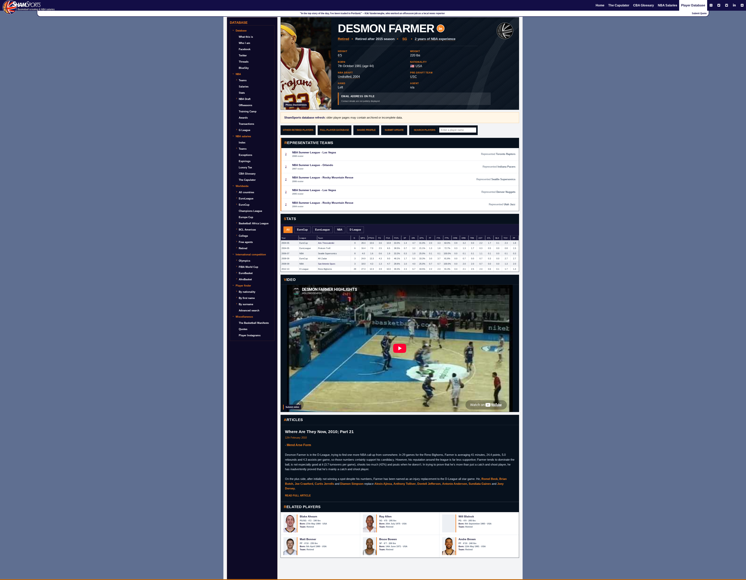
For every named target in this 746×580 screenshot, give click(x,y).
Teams (243, 80)
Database (241, 30)
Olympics (244, 260)
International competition (251, 254)
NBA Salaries (667, 5)
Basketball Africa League (253, 223)
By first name (247, 298)
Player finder (243, 285)
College (243, 235)
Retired (243, 248)
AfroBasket (245, 279)
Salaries (243, 86)
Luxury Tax (245, 167)
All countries (246, 192)
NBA (238, 74)
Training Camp (247, 111)
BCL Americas (247, 229)
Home (600, 5)
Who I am (244, 43)
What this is (246, 36)
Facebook (244, 49)
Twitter (243, 55)
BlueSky (244, 67)
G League (244, 130)
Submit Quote (699, 13)
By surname (246, 304)
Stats (242, 92)
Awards (243, 117)
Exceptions (245, 155)
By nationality (247, 291)
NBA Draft (244, 99)
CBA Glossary (643, 5)
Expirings (244, 161)
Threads (243, 61)
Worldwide (242, 186)
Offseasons (245, 105)
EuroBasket (246, 273)
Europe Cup (246, 217)
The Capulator (618, 5)
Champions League (250, 211)
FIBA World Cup (248, 267)
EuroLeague (246, 198)
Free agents (246, 242)
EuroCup (244, 204)
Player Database (693, 5)
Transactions (246, 123)
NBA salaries (243, 136)
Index (242, 142)
